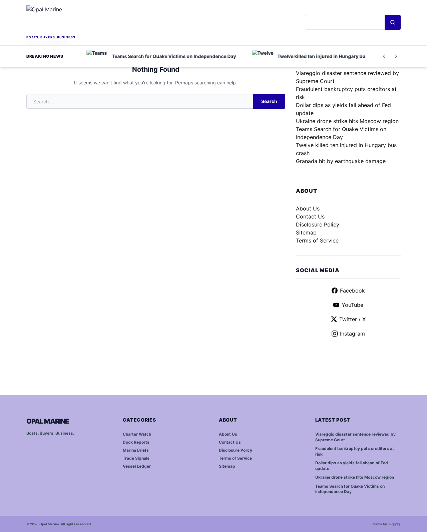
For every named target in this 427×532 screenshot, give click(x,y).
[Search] (393, 22)
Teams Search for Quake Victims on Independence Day (350, 489)
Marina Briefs (136, 450)
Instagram (352, 333)
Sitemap (306, 232)
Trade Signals (136, 458)
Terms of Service (317, 240)
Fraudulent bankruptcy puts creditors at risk (354, 451)
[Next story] (396, 56)
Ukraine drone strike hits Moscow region (347, 121)
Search (269, 101)
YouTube (352, 305)
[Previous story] (384, 56)
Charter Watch (137, 434)
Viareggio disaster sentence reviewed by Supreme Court (355, 437)
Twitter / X (352, 319)
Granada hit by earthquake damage (341, 161)
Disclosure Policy (317, 224)
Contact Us (310, 216)
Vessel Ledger (137, 466)
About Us (308, 208)
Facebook (352, 290)
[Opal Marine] (73, 19)
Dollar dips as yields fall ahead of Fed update (351, 465)
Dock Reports (136, 442)
